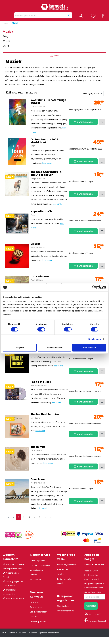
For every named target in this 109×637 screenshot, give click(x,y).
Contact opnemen (37, 560)
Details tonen (94, 339)
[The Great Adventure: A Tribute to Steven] (17, 184)
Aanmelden (91, 606)
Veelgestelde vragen (38, 612)
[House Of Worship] (17, 361)
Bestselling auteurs (38, 621)
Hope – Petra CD (41, 211)
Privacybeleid (96, 583)
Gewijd (6, 36)
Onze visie (34, 602)
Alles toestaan (89, 347)
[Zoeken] (69, 15)
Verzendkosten (36, 570)
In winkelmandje (84, 122)
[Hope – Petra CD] (17, 223)
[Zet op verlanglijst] (102, 122)
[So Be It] (17, 255)
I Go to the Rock (41, 381)
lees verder (47, 163)
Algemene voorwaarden (49, 632)
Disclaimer (32, 632)
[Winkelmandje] (104, 16)
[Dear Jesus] (17, 491)
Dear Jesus (38, 479)
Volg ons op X (94, 614)
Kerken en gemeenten (66, 564)
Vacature (33, 616)
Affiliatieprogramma (65, 610)
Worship (7, 41)
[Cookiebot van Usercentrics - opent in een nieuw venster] (94, 287)
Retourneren (35, 579)
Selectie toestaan (54, 347)
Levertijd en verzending (40, 565)
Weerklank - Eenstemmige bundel (48, 101)
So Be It (35, 243)
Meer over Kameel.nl (15, 598)
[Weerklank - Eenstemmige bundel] (17, 112)
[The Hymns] (17, 458)
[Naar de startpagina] (54, 7)
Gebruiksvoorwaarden (93, 587)
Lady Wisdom (40, 276)
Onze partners (36, 607)
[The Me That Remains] (17, 426)
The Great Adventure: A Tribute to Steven (46, 173)
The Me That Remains (45, 414)
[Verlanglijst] (93, 15)
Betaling (33, 574)
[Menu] (6, 15)
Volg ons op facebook (96, 621)
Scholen (60, 574)
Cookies (22, 632)
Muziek (8, 31)
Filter (56, 55)
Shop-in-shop (63, 606)
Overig (6, 45)
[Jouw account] (80, 15)
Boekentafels (63, 569)
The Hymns (38, 446)
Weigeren (20, 347)
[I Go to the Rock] (17, 393)
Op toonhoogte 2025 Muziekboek (44, 141)
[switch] (41, 329)
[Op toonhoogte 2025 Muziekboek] (17, 151)
